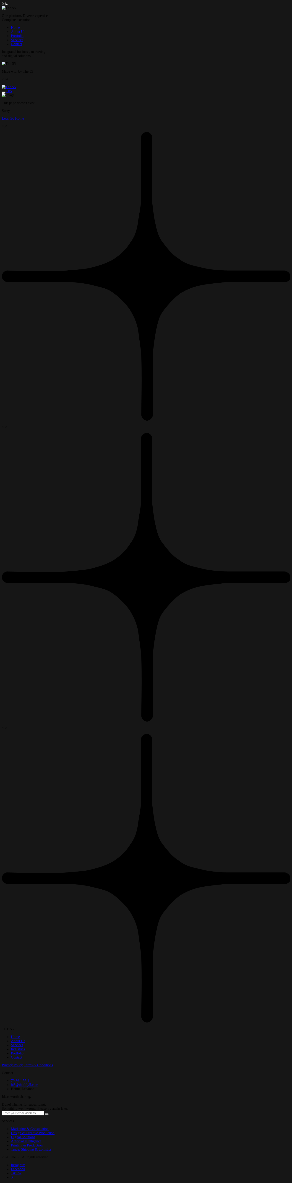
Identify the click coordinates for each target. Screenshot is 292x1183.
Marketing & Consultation (30, 1129)
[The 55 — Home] (9, 87)
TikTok (16, 1173)
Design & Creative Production (33, 1133)
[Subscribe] (47, 1114)
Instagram (18, 1165)
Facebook (18, 1169)
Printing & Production (27, 1145)
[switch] (3, 92)
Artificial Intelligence (26, 1141)
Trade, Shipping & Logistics (31, 1149)
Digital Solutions (23, 1137)
